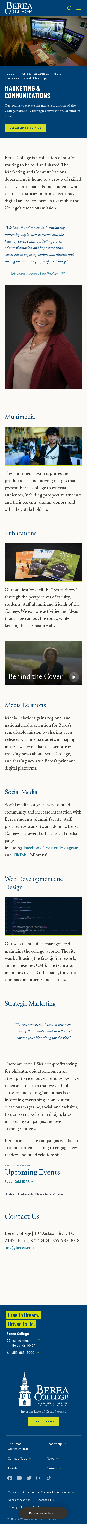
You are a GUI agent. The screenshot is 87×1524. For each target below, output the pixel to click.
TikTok (19, 855)
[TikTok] (48, 1478)
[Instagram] (39, 1478)
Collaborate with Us (25, 127)
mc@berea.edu (20, 1248)
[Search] (69, 8)
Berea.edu (11, 74)
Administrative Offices (35, 74)
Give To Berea (43, 1421)
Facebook (32, 848)
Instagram (69, 848)
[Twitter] (29, 1478)
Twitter (51, 848)
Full (19, 1181)
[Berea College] (43, 1389)
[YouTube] (19, 1478)
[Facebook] (9, 1478)
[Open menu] (79, 8)
